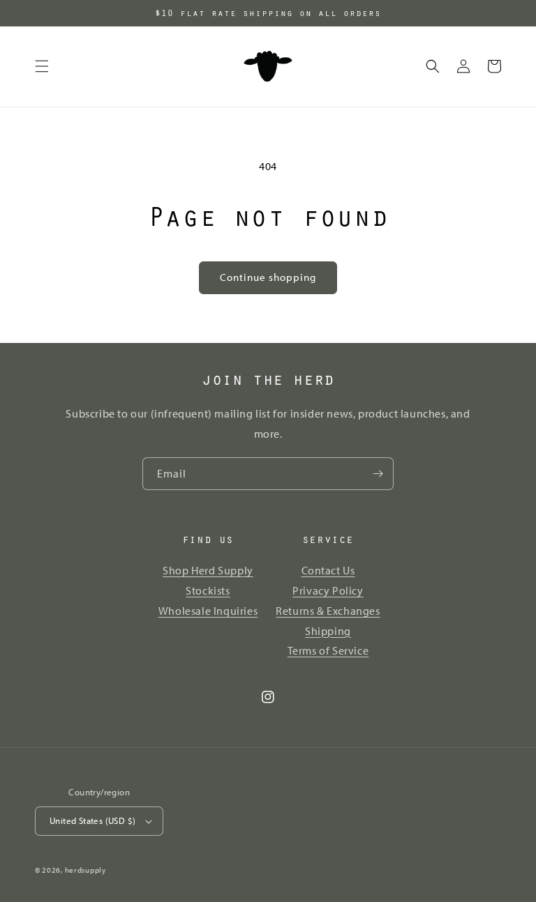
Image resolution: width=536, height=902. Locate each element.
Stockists (208, 590)
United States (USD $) (92, 820)
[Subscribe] (377, 473)
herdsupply (85, 870)
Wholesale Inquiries (208, 611)
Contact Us (328, 570)
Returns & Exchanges (328, 611)
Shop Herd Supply (208, 570)
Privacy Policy (327, 590)
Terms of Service (328, 650)
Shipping (328, 631)
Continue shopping (268, 277)
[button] (42, 66)
